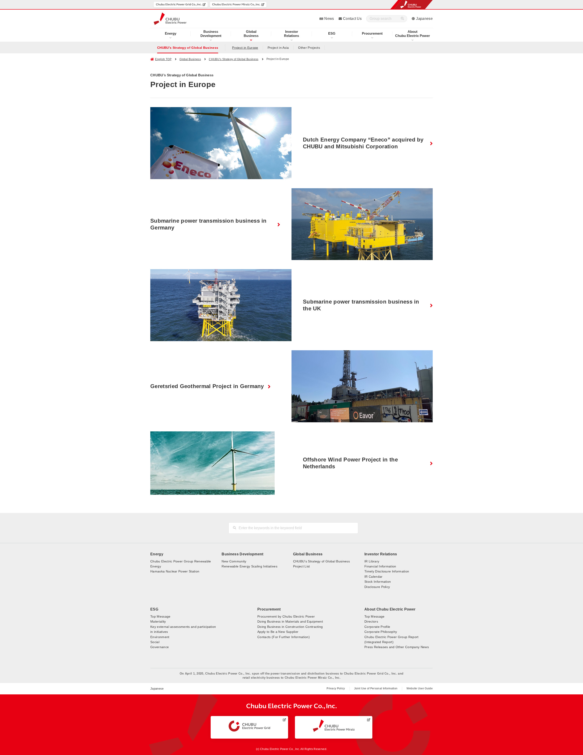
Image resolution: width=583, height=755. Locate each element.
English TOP (163, 59)
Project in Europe (245, 47)
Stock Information (377, 581)
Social (154, 642)
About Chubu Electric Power (389, 609)
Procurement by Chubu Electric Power (286, 616)
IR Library (371, 561)
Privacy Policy (336, 688)
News (329, 19)
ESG (331, 33)
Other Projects (309, 47)
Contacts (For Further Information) (283, 637)
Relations (291, 34)
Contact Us (352, 19)
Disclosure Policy (377, 587)
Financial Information (380, 566)
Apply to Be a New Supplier (277, 632)
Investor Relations (380, 554)
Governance (159, 647)
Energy (170, 33)
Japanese (424, 19)
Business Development (242, 554)
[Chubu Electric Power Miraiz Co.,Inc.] (238, 4)
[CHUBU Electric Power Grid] (249, 726)
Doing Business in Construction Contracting (290, 627)
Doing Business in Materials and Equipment (290, 621)
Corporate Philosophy (380, 632)
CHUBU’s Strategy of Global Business (187, 47)
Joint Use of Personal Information (376, 688)
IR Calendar (373, 576)
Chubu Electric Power (412, 34)
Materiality (158, 621)
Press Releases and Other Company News (396, 647)
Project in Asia (278, 47)
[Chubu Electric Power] (170, 19)
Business (251, 34)
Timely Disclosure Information (386, 571)
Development (210, 34)
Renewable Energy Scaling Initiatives (249, 566)
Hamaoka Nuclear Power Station (174, 571)
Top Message (160, 616)
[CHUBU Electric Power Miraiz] (334, 725)
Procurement (372, 33)
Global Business (190, 59)
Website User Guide (420, 688)
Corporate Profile (377, 627)
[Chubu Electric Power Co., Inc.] (291, 706)
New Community (234, 561)
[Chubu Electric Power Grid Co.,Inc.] (181, 4)
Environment (159, 637)
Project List (301, 566)
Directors (371, 621)
